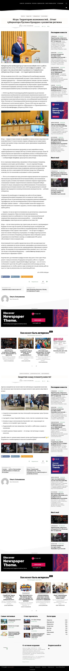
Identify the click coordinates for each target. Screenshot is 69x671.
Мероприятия (54, 137)
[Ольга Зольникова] (20, 26)
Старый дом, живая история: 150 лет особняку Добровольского (59, 88)
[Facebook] (43, 281)
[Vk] (48, 648)
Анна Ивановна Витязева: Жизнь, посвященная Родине (37, 290)
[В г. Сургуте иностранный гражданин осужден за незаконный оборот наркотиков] (27, 635)
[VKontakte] (66, 7)
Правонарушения (55, 67)
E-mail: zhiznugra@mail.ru (29, 659)
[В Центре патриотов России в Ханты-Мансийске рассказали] (59, 182)
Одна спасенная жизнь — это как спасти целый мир (59, 125)
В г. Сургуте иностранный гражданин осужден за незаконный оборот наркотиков (37, 635)
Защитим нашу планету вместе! (11, 289)
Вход (24, 661)
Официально (36, 16)
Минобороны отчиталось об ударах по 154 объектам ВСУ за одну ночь (59, 39)
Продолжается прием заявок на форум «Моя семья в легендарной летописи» (14, 634)
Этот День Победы (36, 619)
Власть (23, 16)
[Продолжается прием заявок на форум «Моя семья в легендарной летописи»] (4, 633)
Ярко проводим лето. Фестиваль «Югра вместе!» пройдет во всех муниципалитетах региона (59, 141)
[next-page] (36, 366)
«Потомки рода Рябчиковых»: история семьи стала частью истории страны (43, 353)
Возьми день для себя (60, 351)
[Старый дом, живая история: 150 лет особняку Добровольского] (26, 343)
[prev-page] (32, 366)
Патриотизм (53, 52)
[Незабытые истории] (4, 627)
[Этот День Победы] (27, 621)
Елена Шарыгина (26, 361)
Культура (53, 85)
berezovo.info (11, 667)
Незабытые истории (13, 626)
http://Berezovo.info (14, 299)
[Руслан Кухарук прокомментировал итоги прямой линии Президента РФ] (27, 627)
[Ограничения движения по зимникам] (4, 621)
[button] (66, 3)
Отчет (27, 661)
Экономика (44, 16)
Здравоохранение (55, 122)
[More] (47, 281)
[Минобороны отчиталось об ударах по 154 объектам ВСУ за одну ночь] (59, 164)
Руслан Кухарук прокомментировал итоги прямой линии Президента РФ (38, 627)
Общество (29, 16)
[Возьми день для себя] (60, 343)
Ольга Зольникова (28, 25)
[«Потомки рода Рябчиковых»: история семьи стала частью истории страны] (43, 343)
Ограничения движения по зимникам (14, 620)
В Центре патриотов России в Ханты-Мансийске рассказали (58, 56)
